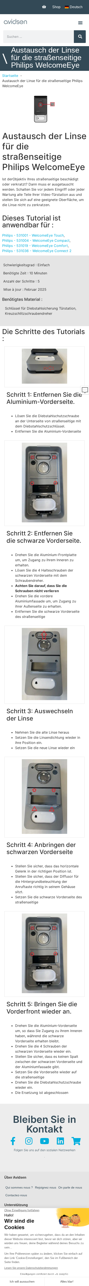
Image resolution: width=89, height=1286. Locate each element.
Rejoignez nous (45, 1187)
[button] (80, 22)
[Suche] (80, 36)
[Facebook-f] (13, 1141)
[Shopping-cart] (76, 1141)
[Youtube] (44, 1141)
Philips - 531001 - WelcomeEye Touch (33, 235)
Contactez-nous (16, 1195)
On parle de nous (70, 1187)
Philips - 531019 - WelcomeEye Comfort (35, 245)
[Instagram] (29, 1141)
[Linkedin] (60, 1141)
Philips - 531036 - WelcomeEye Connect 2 (37, 251)
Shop (56, 7)
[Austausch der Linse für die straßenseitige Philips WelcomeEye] (44, 109)
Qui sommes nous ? (19, 1187)
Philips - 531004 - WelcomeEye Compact (36, 240)
